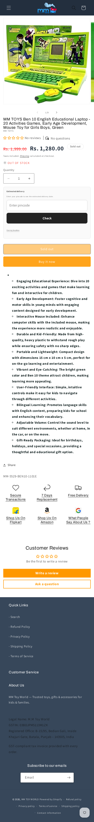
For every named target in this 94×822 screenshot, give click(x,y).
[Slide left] (37, 112)
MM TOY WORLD (30, 799)
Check (47, 218)
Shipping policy (70, 806)
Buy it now (47, 262)
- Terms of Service (21, 656)
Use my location (13, 230)
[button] (9, 8)
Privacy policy (27, 806)
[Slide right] (56, 112)
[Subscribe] (69, 777)
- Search (14, 617)
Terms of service (48, 806)
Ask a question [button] (47, 584)
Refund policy (74, 799)
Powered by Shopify (51, 799)
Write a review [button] (46, 573)
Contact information (49, 812)
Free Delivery (78, 495)
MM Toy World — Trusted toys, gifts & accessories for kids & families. (45, 699)
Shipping (24, 156)
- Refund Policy (19, 627)
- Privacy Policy (19, 636)
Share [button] (12, 465)
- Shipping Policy (20, 646)
